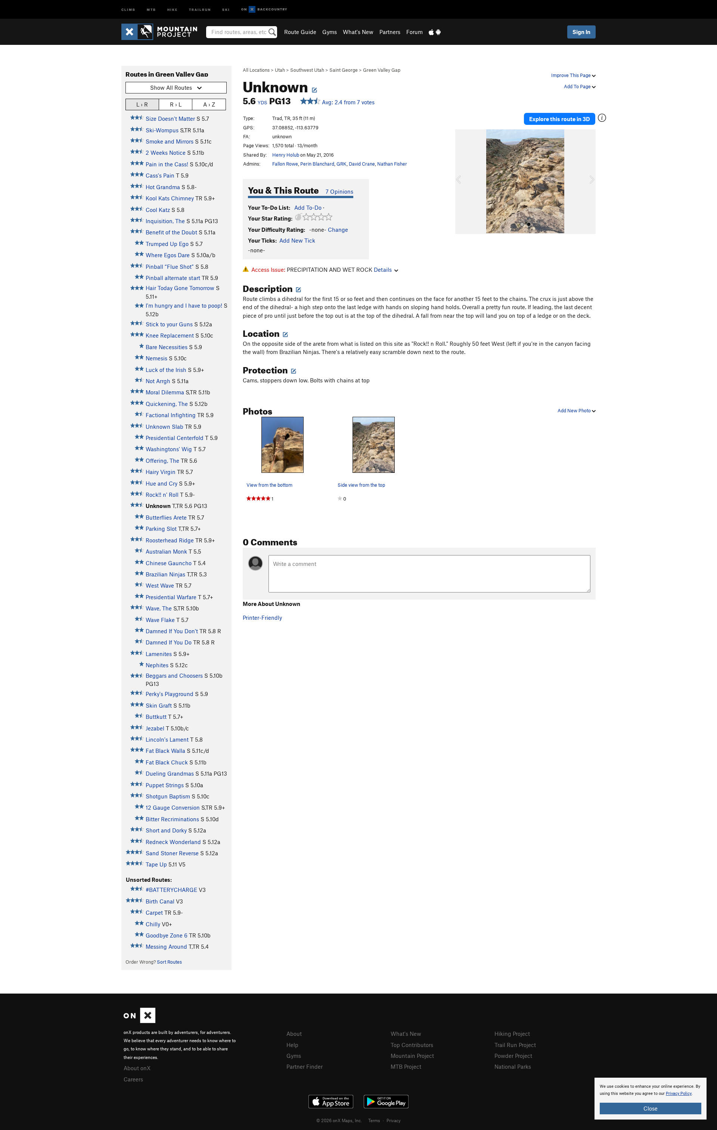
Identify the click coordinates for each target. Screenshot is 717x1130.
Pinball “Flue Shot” (170, 266)
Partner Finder (304, 1066)
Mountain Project (412, 1055)
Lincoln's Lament (167, 739)
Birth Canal (160, 901)
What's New (358, 31)
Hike (172, 9)
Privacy (394, 1120)
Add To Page (578, 86)
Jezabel (155, 728)
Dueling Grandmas (170, 773)
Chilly (153, 924)
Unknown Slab (164, 426)
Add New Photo (575, 410)
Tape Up (156, 864)
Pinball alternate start (173, 277)
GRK (341, 164)
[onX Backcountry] (264, 9)
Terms (374, 1120)
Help (292, 1044)
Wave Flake (160, 619)
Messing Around (166, 946)
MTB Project (406, 1066)
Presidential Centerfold (175, 437)
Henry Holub (285, 155)
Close (650, 1108)
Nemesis (156, 358)
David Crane (362, 164)
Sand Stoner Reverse (172, 853)
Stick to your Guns (169, 324)
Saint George (343, 70)
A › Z (209, 104)
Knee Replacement (170, 335)
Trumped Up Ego (167, 243)
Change (338, 229)
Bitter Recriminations (172, 819)
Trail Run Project (515, 1044)
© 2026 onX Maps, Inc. (339, 1120)
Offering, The (162, 460)
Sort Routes (169, 962)
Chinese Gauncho (169, 563)
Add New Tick (297, 240)
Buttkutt (156, 716)
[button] (462, 181)
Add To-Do (308, 207)
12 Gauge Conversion (173, 807)
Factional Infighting (171, 415)
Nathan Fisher (392, 164)
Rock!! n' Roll (162, 494)
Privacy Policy (679, 1093)
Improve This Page (571, 75)
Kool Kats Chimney (170, 198)
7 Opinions (339, 191)
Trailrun (200, 9)
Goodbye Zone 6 (166, 935)
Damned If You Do (169, 642)
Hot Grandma (163, 187)
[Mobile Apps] (435, 31)
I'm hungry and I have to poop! (184, 305)
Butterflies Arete (166, 517)
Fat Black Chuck (167, 762)
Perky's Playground (169, 693)
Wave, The (159, 608)
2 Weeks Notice (166, 152)
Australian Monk (166, 551)
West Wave (160, 585)
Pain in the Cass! (167, 164)
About (294, 1033)
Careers (133, 1079)
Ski (226, 9)
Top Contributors (412, 1044)
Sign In (581, 31)
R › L (175, 104)
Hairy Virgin (161, 471)
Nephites (157, 665)
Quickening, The (167, 403)
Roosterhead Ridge (170, 540)
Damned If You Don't (172, 631)
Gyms (329, 31)
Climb (128, 9)
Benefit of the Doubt (171, 232)
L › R (142, 104)
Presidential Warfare (171, 597)
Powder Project (513, 1055)
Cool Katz (158, 209)
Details (383, 269)
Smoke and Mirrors (169, 141)
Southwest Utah (307, 70)
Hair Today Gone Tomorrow (180, 287)
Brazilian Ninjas (165, 574)
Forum (414, 31)
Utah (280, 70)
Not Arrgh (158, 381)
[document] (650, 1098)
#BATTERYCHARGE (171, 889)
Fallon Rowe (285, 164)
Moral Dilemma (165, 392)
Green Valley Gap (381, 70)
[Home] (163, 32)
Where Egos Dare (168, 255)
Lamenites (159, 653)
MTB (151, 9)
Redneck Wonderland (173, 841)
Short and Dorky (166, 830)
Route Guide (300, 31)
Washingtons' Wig (169, 449)
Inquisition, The (165, 221)
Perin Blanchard (317, 164)
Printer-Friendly (262, 617)
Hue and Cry (161, 483)
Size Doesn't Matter (170, 118)
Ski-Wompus (162, 130)
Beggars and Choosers (174, 675)
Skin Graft (159, 705)
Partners (389, 31)
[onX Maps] (139, 1020)
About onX (137, 1068)
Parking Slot (161, 528)
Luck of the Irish (166, 369)
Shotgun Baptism (168, 796)
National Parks (512, 1066)
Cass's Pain (160, 175)
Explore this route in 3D (559, 119)
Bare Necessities (166, 347)
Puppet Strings (165, 785)
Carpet (154, 912)
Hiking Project (512, 1033)
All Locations (256, 70)
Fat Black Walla (165, 750)
